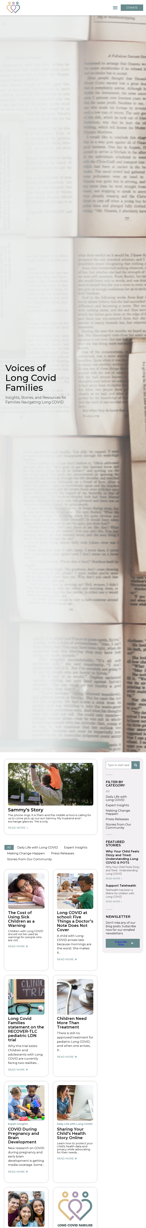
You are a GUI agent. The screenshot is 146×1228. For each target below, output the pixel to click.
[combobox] (119, 765)
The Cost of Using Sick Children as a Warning (21, 919)
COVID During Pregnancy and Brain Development (23, 1135)
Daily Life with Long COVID (37, 847)
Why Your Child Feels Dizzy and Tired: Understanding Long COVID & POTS (122, 857)
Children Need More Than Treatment (72, 1023)
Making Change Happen (26, 853)
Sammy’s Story (25, 810)
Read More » (18, 828)
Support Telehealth (121, 885)
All (9, 847)
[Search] (136, 765)
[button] (115, 7)
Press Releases (62, 853)
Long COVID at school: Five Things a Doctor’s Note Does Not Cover (75, 921)
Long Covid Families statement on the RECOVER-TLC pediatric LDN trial (26, 1029)
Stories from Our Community (29, 859)
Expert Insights (75, 847)
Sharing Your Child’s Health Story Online (71, 1133)
